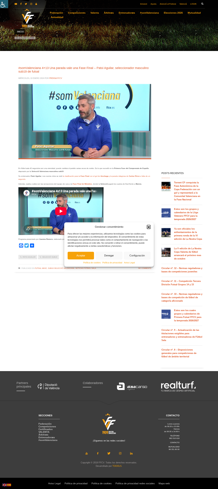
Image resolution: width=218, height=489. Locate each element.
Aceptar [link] (80, 255)
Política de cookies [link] (92, 262)
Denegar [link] (109, 255)
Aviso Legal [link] (129, 262)
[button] (148, 227)
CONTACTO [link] (175, 442)
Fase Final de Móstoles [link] (82, 184)
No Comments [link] (144, 268)
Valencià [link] (183, 4)
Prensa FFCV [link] (55, 78)
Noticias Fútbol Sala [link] (85, 268)
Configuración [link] (137, 255)
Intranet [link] (143, 4)
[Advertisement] (181, 116)
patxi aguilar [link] (29, 257)
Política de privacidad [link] (112, 262)
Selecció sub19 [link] (49, 257)
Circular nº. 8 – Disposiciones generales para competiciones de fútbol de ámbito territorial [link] (178, 353)
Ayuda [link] (153, 4)
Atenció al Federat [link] (168, 4)
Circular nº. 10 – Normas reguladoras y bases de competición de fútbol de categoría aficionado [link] (181, 297)
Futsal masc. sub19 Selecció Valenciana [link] (54, 268)
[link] (4, 4)
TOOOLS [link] (117, 466)
